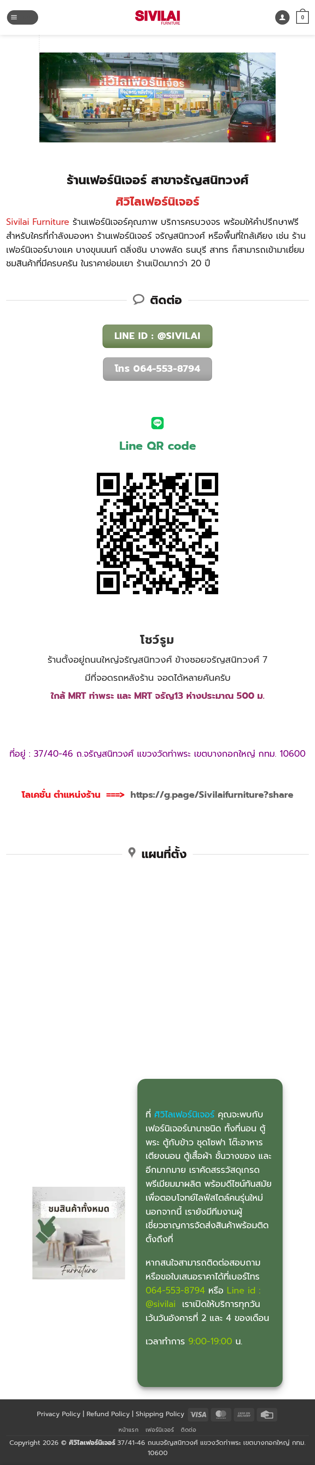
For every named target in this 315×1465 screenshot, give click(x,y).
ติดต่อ (188, 1430)
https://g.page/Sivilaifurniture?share (211, 794)
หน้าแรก (129, 1430)
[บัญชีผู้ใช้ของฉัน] (282, 17)
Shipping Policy (160, 1414)
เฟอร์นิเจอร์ (160, 1430)
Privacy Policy (58, 1414)
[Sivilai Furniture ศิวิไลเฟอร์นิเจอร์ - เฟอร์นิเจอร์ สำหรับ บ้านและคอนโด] (157, 17)
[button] (22, 17)
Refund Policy (108, 1414)
